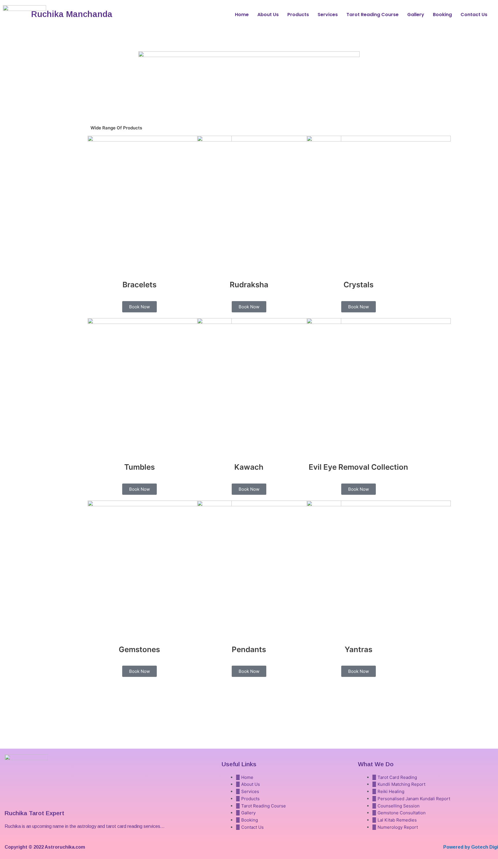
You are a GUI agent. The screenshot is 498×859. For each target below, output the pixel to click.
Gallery (415, 14)
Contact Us (474, 14)
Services (328, 14)
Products (298, 14)
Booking (442, 14)
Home (242, 14)
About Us (268, 14)
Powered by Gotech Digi (470, 847)
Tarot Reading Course (372, 14)
